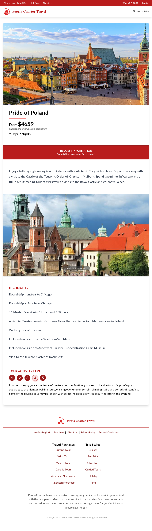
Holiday (93, 476)
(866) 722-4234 (130, 2)
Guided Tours (93, 469)
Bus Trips (93, 456)
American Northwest (63, 476)
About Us (47, 2)
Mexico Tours (63, 463)
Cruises (93, 449)
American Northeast (63, 482)
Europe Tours (63, 449)
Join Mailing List (41, 432)
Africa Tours (63, 456)
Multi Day (22, 2)
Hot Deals (35, 2)
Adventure (93, 463)
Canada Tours (63, 469)
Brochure (59, 432)
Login (145, 2)
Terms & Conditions (109, 432)
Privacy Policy (88, 432)
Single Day (9, 2)
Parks (93, 482)
